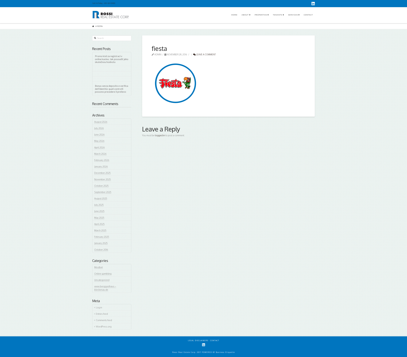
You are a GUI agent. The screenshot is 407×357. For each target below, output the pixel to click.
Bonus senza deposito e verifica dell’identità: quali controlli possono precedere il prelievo (111, 88)
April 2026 (99, 147)
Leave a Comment (206, 54)
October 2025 (101, 185)
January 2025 (101, 243)
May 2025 (99, 217)
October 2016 (101, 249)
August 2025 (100, 198)
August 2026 (100, 121)
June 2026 (99, 134)
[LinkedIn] (313, 3)
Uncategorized (101, 280)
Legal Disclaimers (198, 340)
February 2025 (101, 236)
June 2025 (99, 211)
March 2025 (100, 230)
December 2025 (102, 173)
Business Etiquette (225, 352)
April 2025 (99, 224)
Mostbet (98, 267)
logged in (160, 135)
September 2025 (102, 192)
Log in (99, 307)
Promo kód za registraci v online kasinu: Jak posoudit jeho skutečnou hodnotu (111, 59)
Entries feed (102, 313)
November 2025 (102, 179)
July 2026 (99, 128)
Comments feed (104, 320)
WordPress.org (103, 326)
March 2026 (100, 153)
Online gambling (102, 273)
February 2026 (101, 160)
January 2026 (101, 166)
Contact (214, 340)
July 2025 (99, 204)
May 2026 (99, 141)
